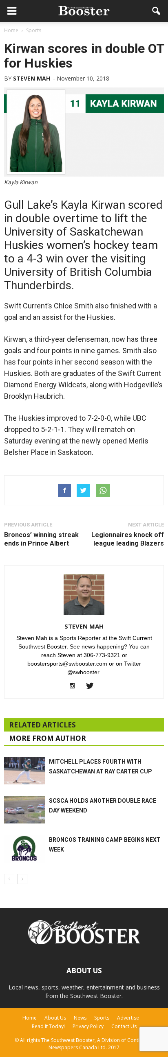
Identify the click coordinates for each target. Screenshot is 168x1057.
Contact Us (124, 1026)
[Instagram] (75, 686)
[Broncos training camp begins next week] (24, 849)
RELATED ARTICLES (42, 724)
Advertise (128, 1017)
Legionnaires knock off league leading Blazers (127, 539)
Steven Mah (31, 78)
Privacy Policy (88, 1026)
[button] (156, 11)
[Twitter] (92, 686)
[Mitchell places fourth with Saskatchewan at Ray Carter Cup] (24, 771)
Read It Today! (48, 1026)
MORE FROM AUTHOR (47, 738)
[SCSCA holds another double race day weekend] (24, 810)
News (80, 1017)
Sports (101, 1017)
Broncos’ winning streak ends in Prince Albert (41, 539)
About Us (55, 1017)
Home (29, 1017)
